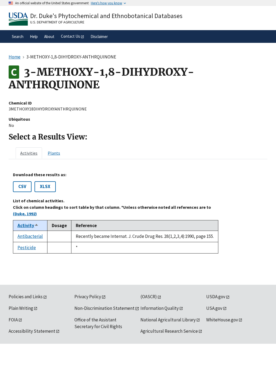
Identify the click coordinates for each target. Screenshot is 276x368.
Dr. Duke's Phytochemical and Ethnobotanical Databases (106, 16)
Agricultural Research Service (169, 331)
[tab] (29, 153)
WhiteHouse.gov (222, 320)
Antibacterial (30, 236)
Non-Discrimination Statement (104, 308)
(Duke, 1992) (25, 213)
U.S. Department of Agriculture (57, 22)
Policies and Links (26, 297)
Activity (28, 225)
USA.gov (214, 308)
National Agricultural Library (168, 320)
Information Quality (159, 308)
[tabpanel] (138, 213)
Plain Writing (21, 308)
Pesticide (27, 248)
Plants (54, 153)
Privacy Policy (87, 297)
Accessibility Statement (32, 331)
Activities (28, 153)
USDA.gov (215, 297)
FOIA (13, 320)
